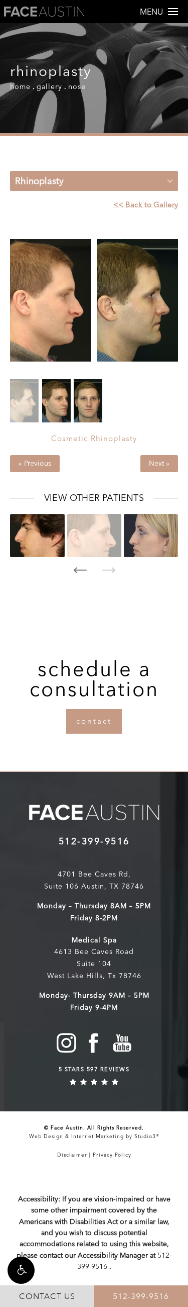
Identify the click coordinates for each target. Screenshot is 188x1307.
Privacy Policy (112, 1155)
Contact (94, 721)
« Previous (35, 463)
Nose (77, 86)
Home (20, 86)
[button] (21, 1270)
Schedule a (94, 679)
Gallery (49, 86)
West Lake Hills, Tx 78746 (94, 976)
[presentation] (80, 570)
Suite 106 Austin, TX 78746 (94, 886)
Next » (159, 463)
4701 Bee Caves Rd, (94, 874)
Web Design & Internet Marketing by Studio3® (94, 1137)
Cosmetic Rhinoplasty (94, 438)
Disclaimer (72, 1155)
